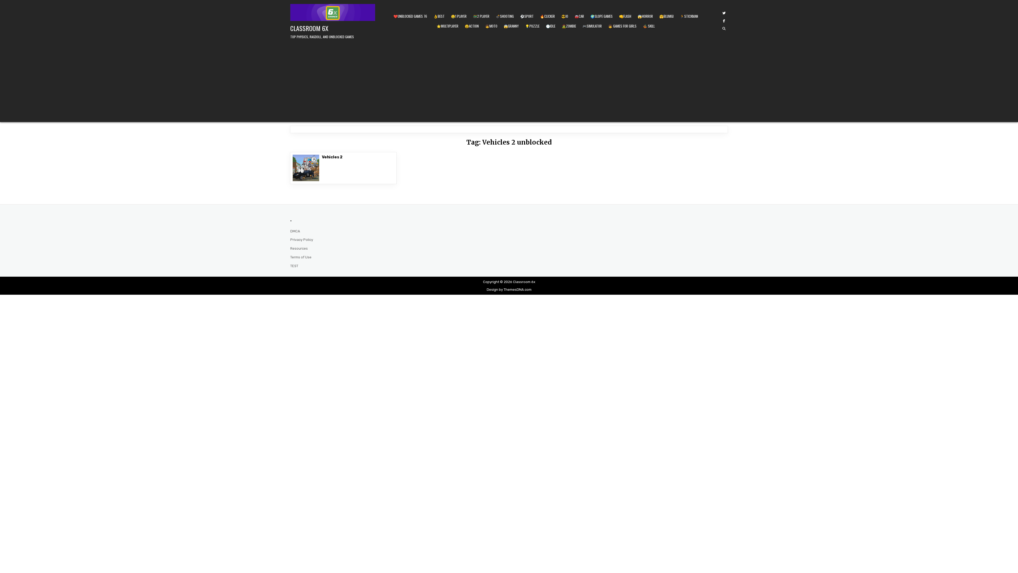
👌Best (439, 16)
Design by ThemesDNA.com (509, 290)
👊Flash (625, 16)
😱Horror (645, 16)
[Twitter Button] (724, 13)
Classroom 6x (309, 28)
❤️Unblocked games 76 (410, 16)
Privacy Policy (301, 240)
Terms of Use (300, 257)
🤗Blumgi (666, 16)
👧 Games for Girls (622, 26)
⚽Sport (527, 16)
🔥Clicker (547, 16)
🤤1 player (459, 16)
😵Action (472, 26)
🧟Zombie (569, 26)
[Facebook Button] (724, 21)
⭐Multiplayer (447, 26)
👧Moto (491, 26)
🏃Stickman (689, 16)
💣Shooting (505, 16)
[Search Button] (724, 28)
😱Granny (511, 26)
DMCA (295, 231)
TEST (294, 266)
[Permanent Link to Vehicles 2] (306, 168)
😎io (564, 16)
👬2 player (481, 16)
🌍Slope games (601, 16)
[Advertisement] (509, 79)
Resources (299, 248)
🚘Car (579, 16)
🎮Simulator (592, 26)
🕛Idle (550, 26)
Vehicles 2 (332, 157)
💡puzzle (532, 26)
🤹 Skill (649, 26)
